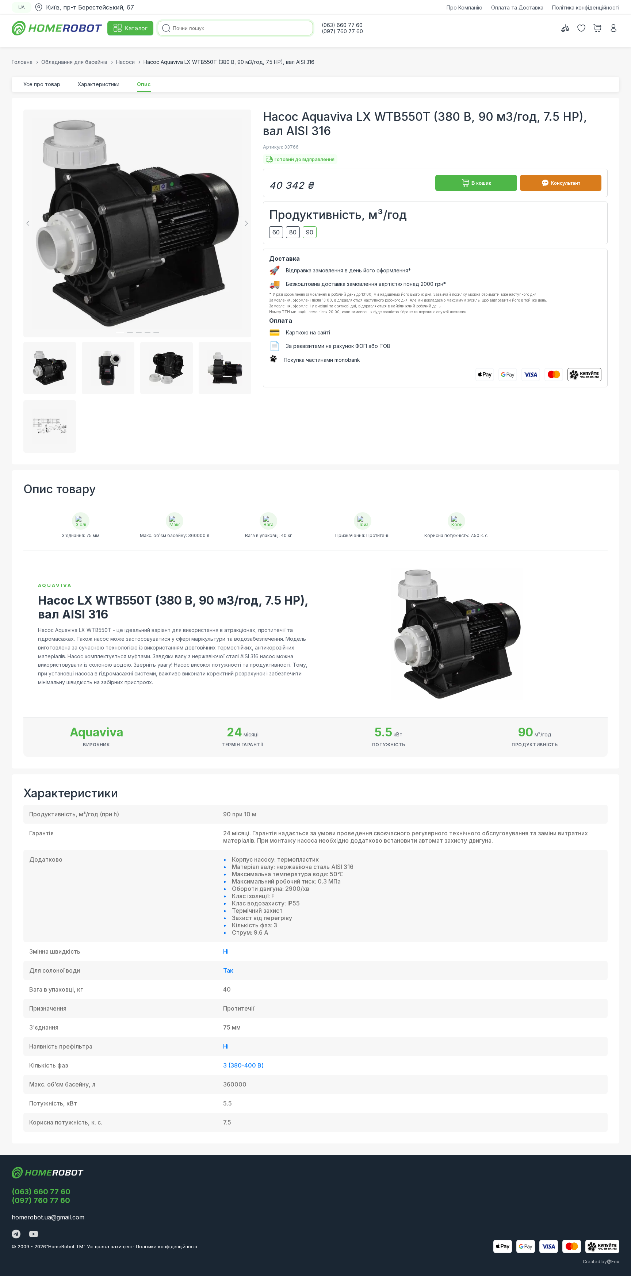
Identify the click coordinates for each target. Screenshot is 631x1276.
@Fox (613, 1261)
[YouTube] (33, 1235)
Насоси (125, 62)
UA (21, 7)
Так (228, 970)
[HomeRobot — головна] (57, 28)
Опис (144, 84)
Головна (22, 62)
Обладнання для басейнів (74, 62)
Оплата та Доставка (517, 7)
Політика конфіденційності (585, 7)
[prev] (29, 223)
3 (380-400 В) (243, 1065)
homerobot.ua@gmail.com (48, 1217)
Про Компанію (464, 7)
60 (276, 232)
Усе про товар (41, 84)
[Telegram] (16, 1235)
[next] (245, 223)
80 (293, 232)
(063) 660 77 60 (41, 1191)
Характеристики (98, 84)
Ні (226, 951)
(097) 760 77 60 (41, 1200)
